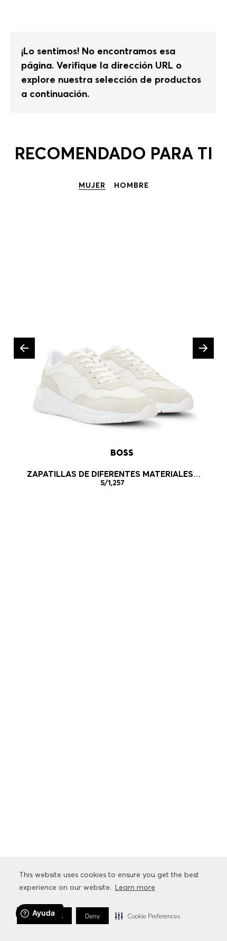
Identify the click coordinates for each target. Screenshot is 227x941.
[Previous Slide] (24, 348)
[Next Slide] (203, 348)
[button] (147, 915)
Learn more (135, 887)
